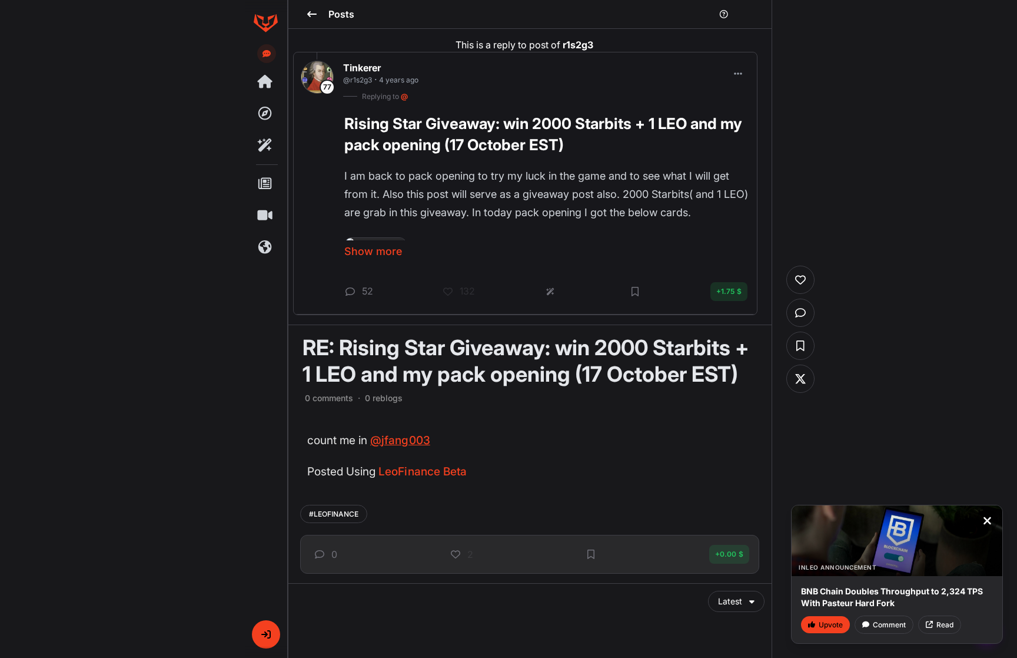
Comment (889, 624)
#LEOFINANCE (333, 514)
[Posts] (265, 184)
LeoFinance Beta (422, 471)
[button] (266, 634)
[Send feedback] (266, 53)
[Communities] (265, 247)
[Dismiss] (987, 520)
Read (944, 624)
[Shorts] (265, 215)
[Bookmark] (590, 554)
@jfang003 (400, 440)
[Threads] (265, 82)
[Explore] (265, 114)
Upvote (831, 624)
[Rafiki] (265, 145)
